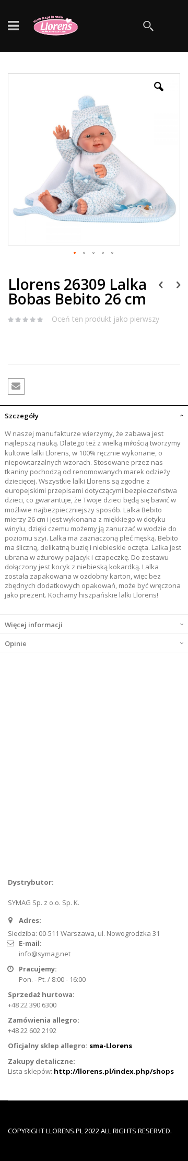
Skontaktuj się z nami (48, 798)
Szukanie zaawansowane (56, 815)
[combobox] (104, 26)
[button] (159, 94)
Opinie (16, 643)
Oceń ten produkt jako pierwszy (105, 319)
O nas (24, 781)
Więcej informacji (34, 624)
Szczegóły (22, 415)
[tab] (94, 414)
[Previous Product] (160, 284)
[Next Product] (178, 284)
